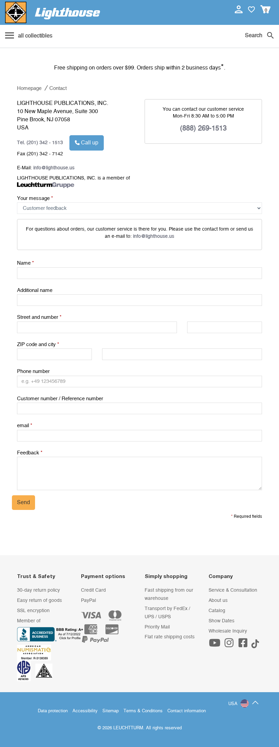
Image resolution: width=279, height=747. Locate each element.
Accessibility (85, 711)
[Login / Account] (239, 9)
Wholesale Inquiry (228, 631)
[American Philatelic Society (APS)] (26, 670)
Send (23, 502)
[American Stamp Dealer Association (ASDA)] (43, 670)
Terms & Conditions (143, 711)
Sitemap (110, 711)
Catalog (217, 610)
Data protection (53, 711)
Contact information (186, 711)
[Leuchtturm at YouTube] (216, 645)
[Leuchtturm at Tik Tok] (255, 645)
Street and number (39, 317)
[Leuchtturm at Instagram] (230, 645)
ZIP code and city (38, 344)
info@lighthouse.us (153, 236)
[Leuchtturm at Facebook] (244, 645)
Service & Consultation (233, 590)
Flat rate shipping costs (170, 637)
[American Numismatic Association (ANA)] (35, 652)
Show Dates (221, 621)
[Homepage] (52, 12)
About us (218, 600)
